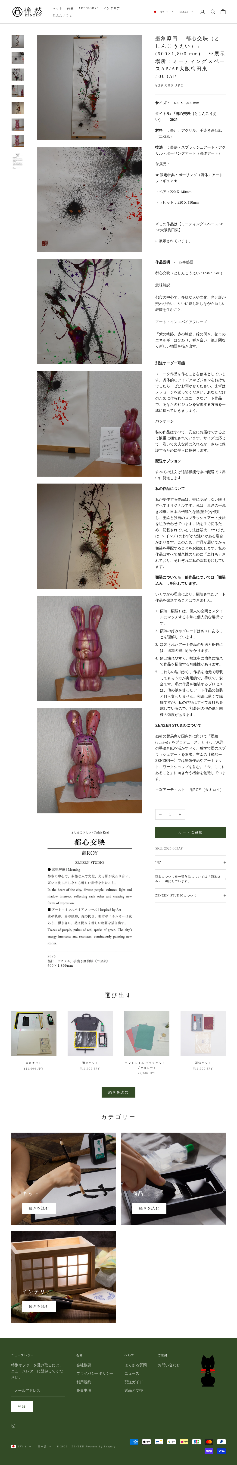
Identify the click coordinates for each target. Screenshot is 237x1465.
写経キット (203, 1063)
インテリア (112, 8)
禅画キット (90, 1063)
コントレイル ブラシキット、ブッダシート (146, 1065)
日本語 (183, 11)
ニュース (132, 1373)
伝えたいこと (62, 15)
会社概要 (83, 1365)
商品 (70, 8)
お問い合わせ (169, 1365)
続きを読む (118, 1092)
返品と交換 (134, 1390)
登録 (22, 1407)
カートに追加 (190, 832)
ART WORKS (88, 8)
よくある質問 (136, 1365)
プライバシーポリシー (94, 1373)
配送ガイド (134, 1382)
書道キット (34, 1063)
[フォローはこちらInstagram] (13, 1425)
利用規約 (83, 1382)
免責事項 (83, 1390)
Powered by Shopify (101, 1446)
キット (57, 8)
